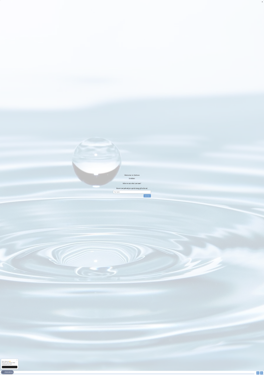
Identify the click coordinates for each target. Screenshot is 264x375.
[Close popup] (17, 360)
